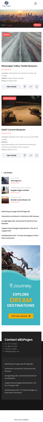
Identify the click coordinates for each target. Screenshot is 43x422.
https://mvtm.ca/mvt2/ (16, 78)
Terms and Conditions (21, 420)
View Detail (11, 86)
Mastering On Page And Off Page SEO (16, 211)
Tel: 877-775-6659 (11, 344)
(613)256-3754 (12, 81)
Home (3, 25)
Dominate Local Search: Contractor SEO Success (20, 216)
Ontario (7, 35)
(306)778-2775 (12, 150)
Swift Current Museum (13, 129)
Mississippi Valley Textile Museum (19, 65)
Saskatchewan (9, 98)
